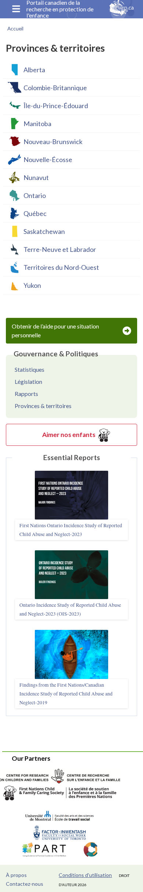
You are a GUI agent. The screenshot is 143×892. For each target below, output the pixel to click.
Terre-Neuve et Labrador (59, 249)
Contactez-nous (24, 884)
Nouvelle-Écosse (47, 159)
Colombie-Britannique (55, 88)
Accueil (15, 29)
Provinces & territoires (43, 405)
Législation (28, 381)
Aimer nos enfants (68, 434)
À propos (16, 875)
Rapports (26, 393)
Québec (35, 213)
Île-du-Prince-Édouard (55, 106)
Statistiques (29, 369)
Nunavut (36, 177)
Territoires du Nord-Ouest (61, 267)
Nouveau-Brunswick (52, 141)
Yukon (32, 285)
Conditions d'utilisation (85, 875)
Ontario (34, 195)
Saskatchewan (44, 231)
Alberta (34, 70)
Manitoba (37, 124)
